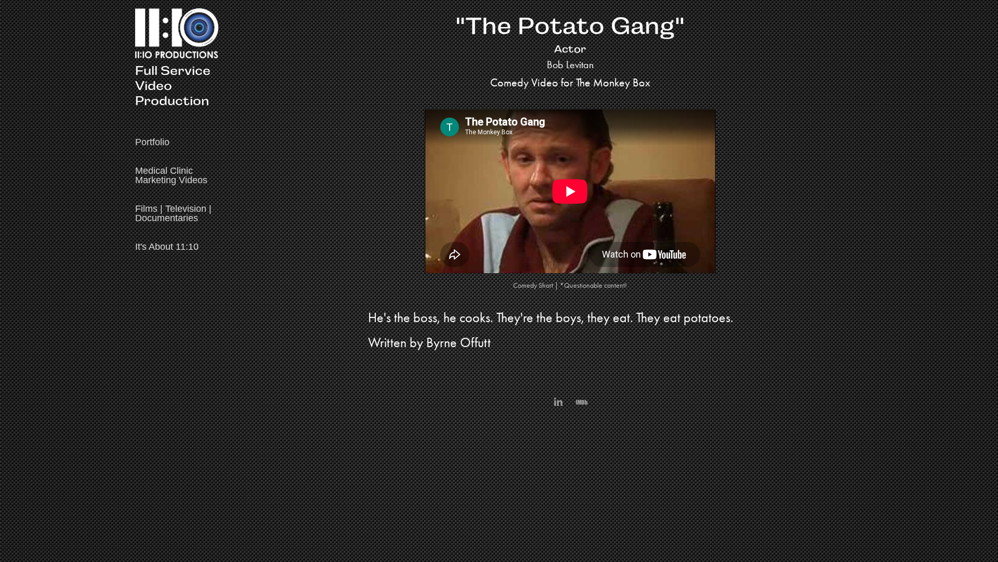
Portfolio (152, 142)
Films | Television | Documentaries (173, 213)
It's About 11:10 (167, 246)
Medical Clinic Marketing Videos (171, 175)
